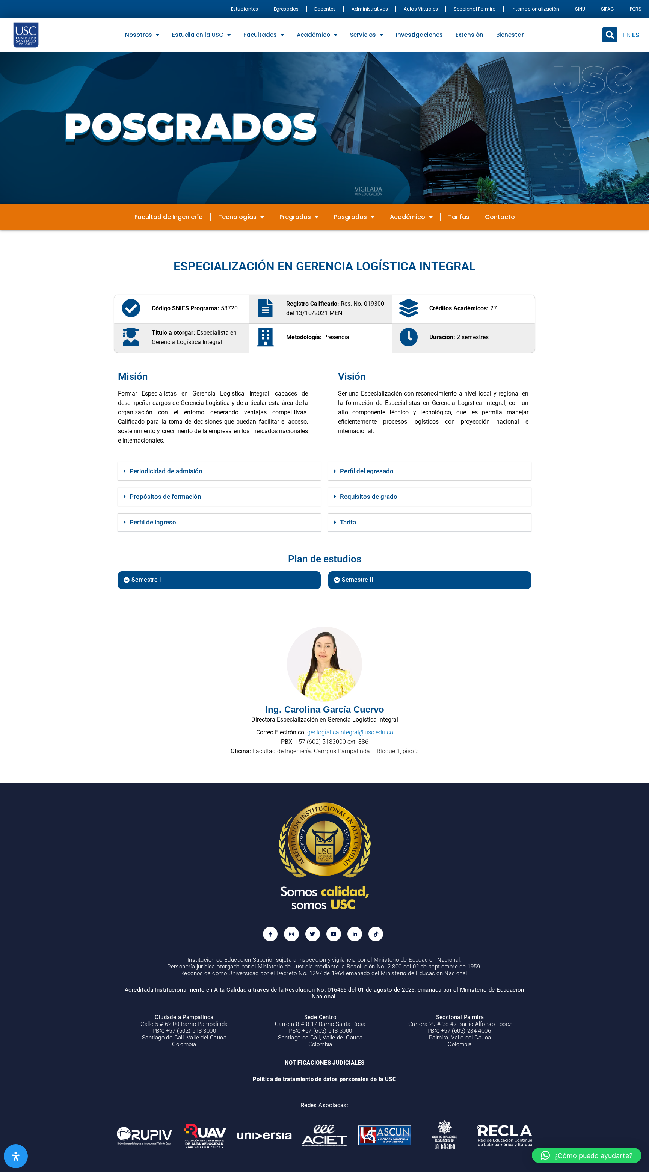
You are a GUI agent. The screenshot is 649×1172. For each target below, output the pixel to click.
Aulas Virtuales (421, 9)
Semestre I (146, 579)
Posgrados (350, 217)
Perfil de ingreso (153, 522)
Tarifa (348, 522)
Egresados (286, 9)
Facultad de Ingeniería (168, 217)
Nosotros (138, 35)
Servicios (363, 35)
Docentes (325, 9)
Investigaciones (419, 35)
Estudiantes (244, 9)
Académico (313, 35)
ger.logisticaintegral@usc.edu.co (350, 732)
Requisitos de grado (368, 496)
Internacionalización (535, 9)
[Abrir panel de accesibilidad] (16, 1156)
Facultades (260, 35)
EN (627, 35)
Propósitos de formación (165, 496)
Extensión (469, 35)
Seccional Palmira (475, 9)
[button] (609, 34)
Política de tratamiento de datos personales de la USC (324, 1079)
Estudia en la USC (197, 35)
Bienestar (510, 35)
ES (635, 35)
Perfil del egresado (367, 471)
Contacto (500, 217)
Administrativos (370, 9)
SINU (580, 9)
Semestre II (357, 579)
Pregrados (295, 217)
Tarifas (458, 217)
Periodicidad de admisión (166, 471)
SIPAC (607, 9)
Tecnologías (237, 217)
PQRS (635, 9)
